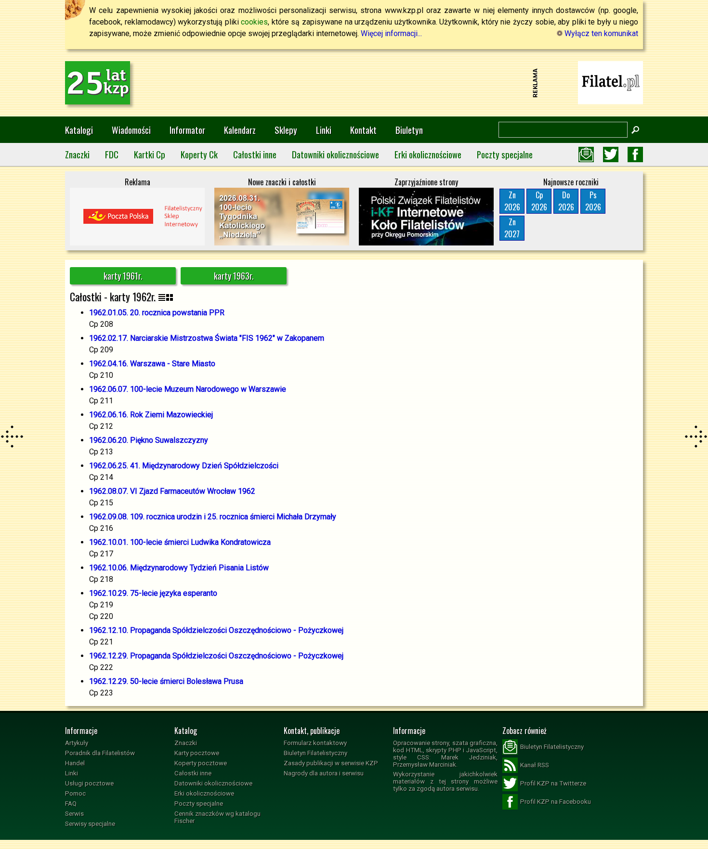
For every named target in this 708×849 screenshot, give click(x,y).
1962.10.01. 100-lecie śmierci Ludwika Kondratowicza (180, 542)
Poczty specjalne (505, 154)
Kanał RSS (534, 765)
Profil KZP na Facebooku (555, 801)
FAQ (71, 803)
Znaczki (77, 154)
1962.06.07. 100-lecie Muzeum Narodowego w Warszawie (187, 389)
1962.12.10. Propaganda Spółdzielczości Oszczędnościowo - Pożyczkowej (216, 630)
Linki (323, 129)
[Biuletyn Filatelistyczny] (586, 154)
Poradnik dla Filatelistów (100, 753)
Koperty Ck (199, 154)
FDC (111, 154)
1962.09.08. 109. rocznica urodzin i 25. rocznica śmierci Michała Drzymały (212, 516)
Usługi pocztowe (89, 783)
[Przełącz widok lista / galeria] (165, 296)
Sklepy (286, 129)
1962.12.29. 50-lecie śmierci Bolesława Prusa (166, 681)
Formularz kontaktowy (315, 742)
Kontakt (363, 129)
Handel (75, 763)
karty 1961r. (123, 276)
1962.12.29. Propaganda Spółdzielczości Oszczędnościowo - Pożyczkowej (216, 655)
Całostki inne (254, 154)
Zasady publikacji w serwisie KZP (331, 763)
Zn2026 (512, 201)
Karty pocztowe (196, 753)
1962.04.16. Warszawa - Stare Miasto (152, 363)
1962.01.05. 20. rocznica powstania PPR (156, 312)
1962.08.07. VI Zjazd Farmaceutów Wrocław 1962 (172, 491)
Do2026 (566, 201)
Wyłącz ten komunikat (600, 33)
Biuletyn (409, 129)
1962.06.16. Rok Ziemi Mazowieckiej (151, 414)
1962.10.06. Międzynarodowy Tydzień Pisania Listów (179, 567)
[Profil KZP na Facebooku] (635, 154)
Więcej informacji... (391, 33)
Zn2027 (512, 228)
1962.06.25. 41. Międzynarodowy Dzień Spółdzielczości (183, 465)
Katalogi (79, 129)
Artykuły (76, 742)
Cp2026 (539, 201)
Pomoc (75, 793)
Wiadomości (131, 129)
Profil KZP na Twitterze (553, 783)
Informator (187, 129)
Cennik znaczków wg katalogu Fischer (217, 817)
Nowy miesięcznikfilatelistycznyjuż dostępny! (611, 82)
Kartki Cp (149, 154)
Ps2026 (593, 201)
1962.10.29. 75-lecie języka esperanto (153, 593)
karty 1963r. (234, 276)
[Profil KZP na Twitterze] (610, 154)
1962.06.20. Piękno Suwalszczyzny (148, 440)
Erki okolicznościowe (427, 154)
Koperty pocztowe (200, 763)
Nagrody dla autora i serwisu (324, 773)
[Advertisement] (354, 82)
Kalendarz (240, 129)
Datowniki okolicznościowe (335, 154)
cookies (254, 21)
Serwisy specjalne (90, 823)
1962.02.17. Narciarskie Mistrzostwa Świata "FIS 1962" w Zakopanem (206, 338)
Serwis (74, 813)
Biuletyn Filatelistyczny (315, 753)
